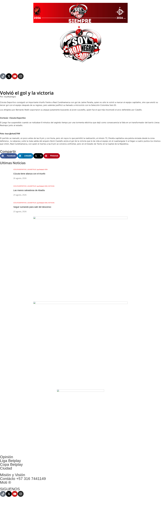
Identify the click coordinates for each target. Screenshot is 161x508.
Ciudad (6, 468)
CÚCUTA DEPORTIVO (9, 86)
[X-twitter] (9, 76)
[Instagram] (21, 76)
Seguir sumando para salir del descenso (32, 207)
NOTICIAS (16, 68)
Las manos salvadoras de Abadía (29, 190)
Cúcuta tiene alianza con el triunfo (29, 174)
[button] (8, 155)
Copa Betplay (11, 464)
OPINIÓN (29, 68)
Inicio (4, 68)
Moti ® (5, 482)
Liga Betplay (10, 461)
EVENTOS (63, 68)
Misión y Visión (12, 475)
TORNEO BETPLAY (46, 68)
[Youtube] (15, 76)
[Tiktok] (3, 76)
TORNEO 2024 (34, 86)
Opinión (6, 457)
